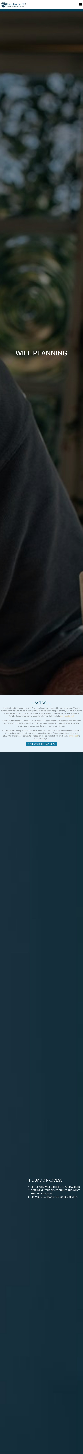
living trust (73, 736)
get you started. (67, 716)
